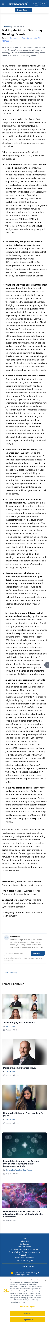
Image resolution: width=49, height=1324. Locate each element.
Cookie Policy (20, 1302)
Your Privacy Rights (24, 1260)
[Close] (45, 1280)
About (24, 1238)
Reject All (27, 1313)
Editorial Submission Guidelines (24, 1249)
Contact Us (24, 1244)
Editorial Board (24, 1246)
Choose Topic (22, 10)
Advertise (25, 1241)
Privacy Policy (24, 1255)
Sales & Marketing (10, 972)
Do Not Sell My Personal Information (24, 1252)
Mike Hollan (10, 1026)
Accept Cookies (27, 1320)
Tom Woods (27, 1170)
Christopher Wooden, (14, 1170)
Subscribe (36, 953)
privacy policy (8, 960)
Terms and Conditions (24, 1257)
